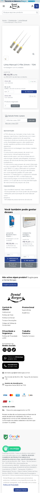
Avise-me (15, 106)
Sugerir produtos (9, 284)
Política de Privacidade (10, 485)
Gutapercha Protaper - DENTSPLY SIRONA (27, 234)
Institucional (6, 312)
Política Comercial (8, 318)
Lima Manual (22, 20)
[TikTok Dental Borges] (14, 350)
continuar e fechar (21, 490)
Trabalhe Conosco (28, 336)
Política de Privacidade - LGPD (10, 337)
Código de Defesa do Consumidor (9, 324)
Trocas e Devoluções (9, 320)
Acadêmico (26, 313)
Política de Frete (7, 315)
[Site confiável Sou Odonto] (11, 448)
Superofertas (26, 310)
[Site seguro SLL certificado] (11, 437)
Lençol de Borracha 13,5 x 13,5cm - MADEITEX (11, 234)
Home (4, 20)
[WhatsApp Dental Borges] (4, 350)
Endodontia (12, 20)
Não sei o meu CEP (11, 123)
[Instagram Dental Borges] (9, 350)
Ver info (33, 81)
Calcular (31, 120)
